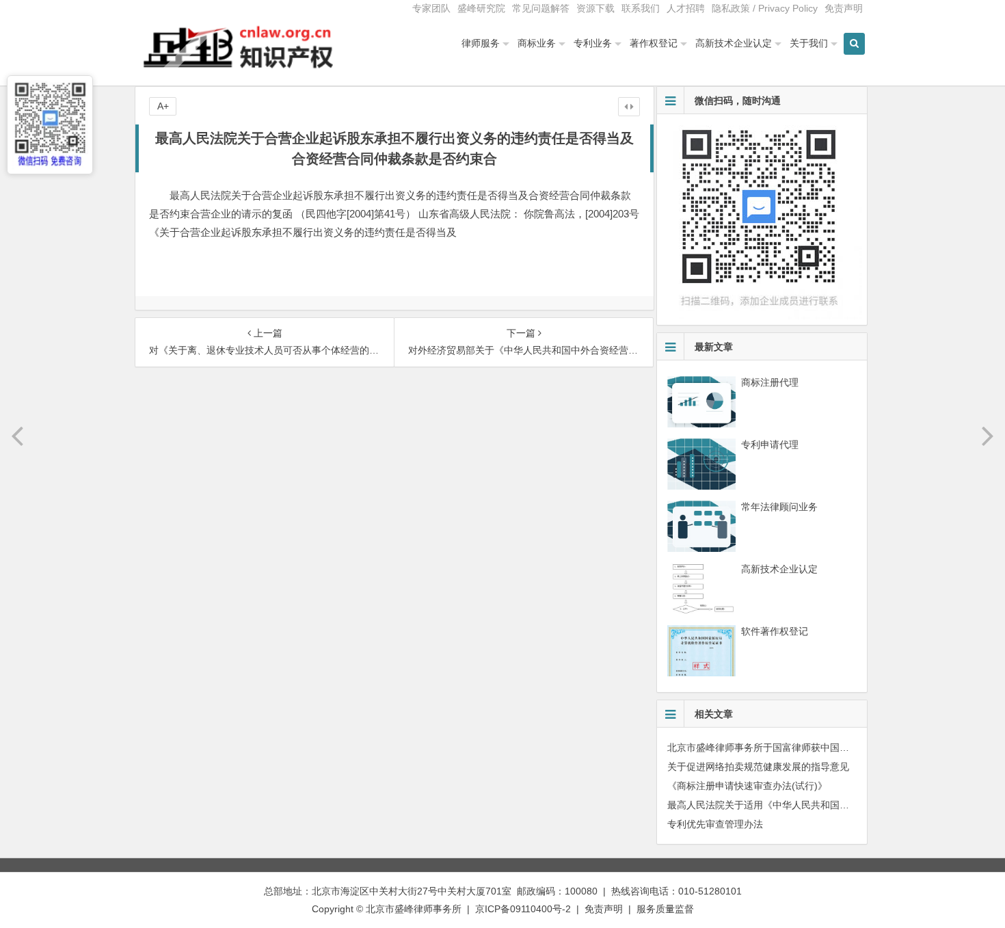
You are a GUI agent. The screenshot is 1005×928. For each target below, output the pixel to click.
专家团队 (431, 8)
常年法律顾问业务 (779, 506)
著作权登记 (654, 43)
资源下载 (595, 8)
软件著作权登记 (774, 631)
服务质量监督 (665, 908)
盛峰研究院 (481, 8)
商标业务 (537, 43)
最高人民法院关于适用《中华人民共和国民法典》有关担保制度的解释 (815, 804)
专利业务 (593, 43)
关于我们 (809, 43)
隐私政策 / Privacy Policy (765, 8)
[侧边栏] (629, 106)
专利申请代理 (770, 444)
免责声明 (844, 8)
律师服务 (480, 43)
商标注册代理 (770, 382)
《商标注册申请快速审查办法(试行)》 (747, 785)
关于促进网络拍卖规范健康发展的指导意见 (758, 766)
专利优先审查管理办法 (715, 824)
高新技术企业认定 (733, 43)
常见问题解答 (541, 8)
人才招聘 (686, 8)
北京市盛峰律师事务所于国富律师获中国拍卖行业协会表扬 (791, 747)
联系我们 (640, 8)
